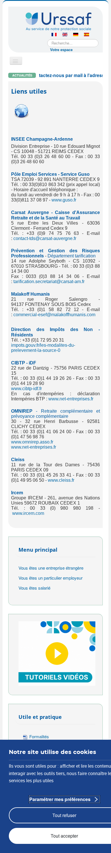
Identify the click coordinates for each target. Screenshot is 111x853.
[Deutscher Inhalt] (75, 35)
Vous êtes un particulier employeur (50, 578)
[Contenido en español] (86, 35)
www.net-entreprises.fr (70, 398)
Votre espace (61, 50)
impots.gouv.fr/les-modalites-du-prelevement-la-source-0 (43, 348)
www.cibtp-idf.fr (26, 388)
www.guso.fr (64, 199)
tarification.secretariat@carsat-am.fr (49, 281)
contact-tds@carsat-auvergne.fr (44, 238)
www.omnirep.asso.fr (32, 441)
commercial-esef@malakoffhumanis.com (54, 314)
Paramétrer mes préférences (60, 799)
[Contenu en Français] (54, 35)
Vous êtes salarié (34, 588)
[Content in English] (64, 35)
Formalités (39, 736)
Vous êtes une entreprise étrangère (50, 568)
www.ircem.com (28, 513)
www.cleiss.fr (61, 480)
